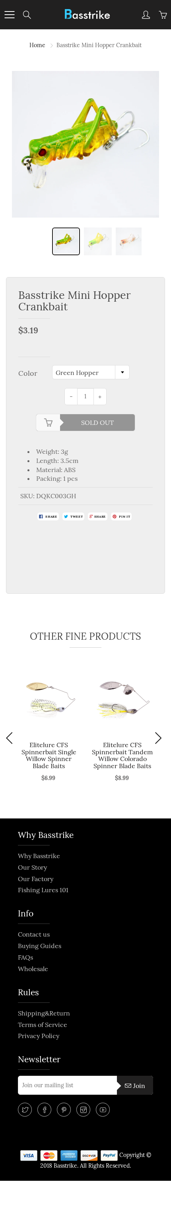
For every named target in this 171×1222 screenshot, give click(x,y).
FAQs (25, 957)
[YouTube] (103, 1110)
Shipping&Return (44, 1013)
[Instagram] (83, 1110)
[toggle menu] (9, 15)
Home (37, 45)
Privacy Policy (38, 1036)
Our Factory (35, 879)
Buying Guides (39, 946)
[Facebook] (44, 1110)
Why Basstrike (39, 856)
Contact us (34, 934)
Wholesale (33, 969)
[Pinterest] (64, 1110)
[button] (11, 738)
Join (139, 1086)
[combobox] (91, 372)
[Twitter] (25, 1110)
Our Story (32, 867)
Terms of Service (42, 1025)
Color (27, 373)
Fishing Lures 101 (43, 890)
